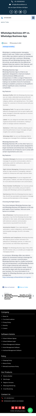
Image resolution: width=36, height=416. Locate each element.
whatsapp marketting (8, 46)
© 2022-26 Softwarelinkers (18, 411)
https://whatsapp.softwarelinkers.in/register (17, 277)
